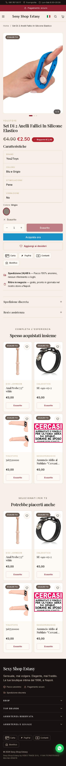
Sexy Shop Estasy (26, 16)
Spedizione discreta (16, 302)
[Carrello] (63, 16)
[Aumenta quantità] (21, 228)
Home (6, 25)
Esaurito (17, 405)
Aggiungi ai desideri (35, 246)
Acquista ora (33, 237)
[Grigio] (6, 211)
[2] (34, 115)
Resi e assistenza (14, 312)
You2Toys (10, 121)
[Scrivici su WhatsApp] (59, 748)
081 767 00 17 (15, 2)
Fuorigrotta (31, 2)
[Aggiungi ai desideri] (27, 347)
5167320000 (12, 460)
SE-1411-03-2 (44, 388)
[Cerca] (55, 16)
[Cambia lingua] (48, 16)
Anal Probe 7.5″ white (14, 389)
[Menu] (3, 16)
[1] (31, 115)
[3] (36, 115)
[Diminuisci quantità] (6, 228)
